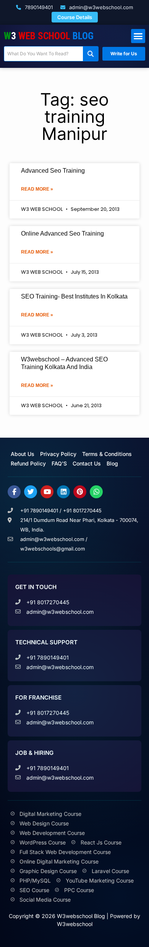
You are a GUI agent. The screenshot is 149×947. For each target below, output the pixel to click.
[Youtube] (46, 491)
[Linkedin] (63, 491)
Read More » (37, 189)
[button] (138, 36)
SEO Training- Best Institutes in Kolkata (74, 296)
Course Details (74, 17)
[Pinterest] (79, 491)
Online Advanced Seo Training (62, 233)
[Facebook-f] (14, 491)
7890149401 (38, 7)
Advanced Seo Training (53, 170)
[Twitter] (30, 491)
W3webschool (74, 924)
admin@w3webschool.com (100, 7)
